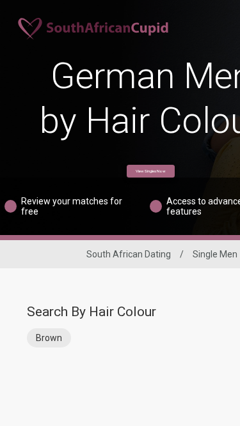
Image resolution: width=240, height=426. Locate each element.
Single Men (215, 254)
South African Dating (128, 254)
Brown (49, 338)
